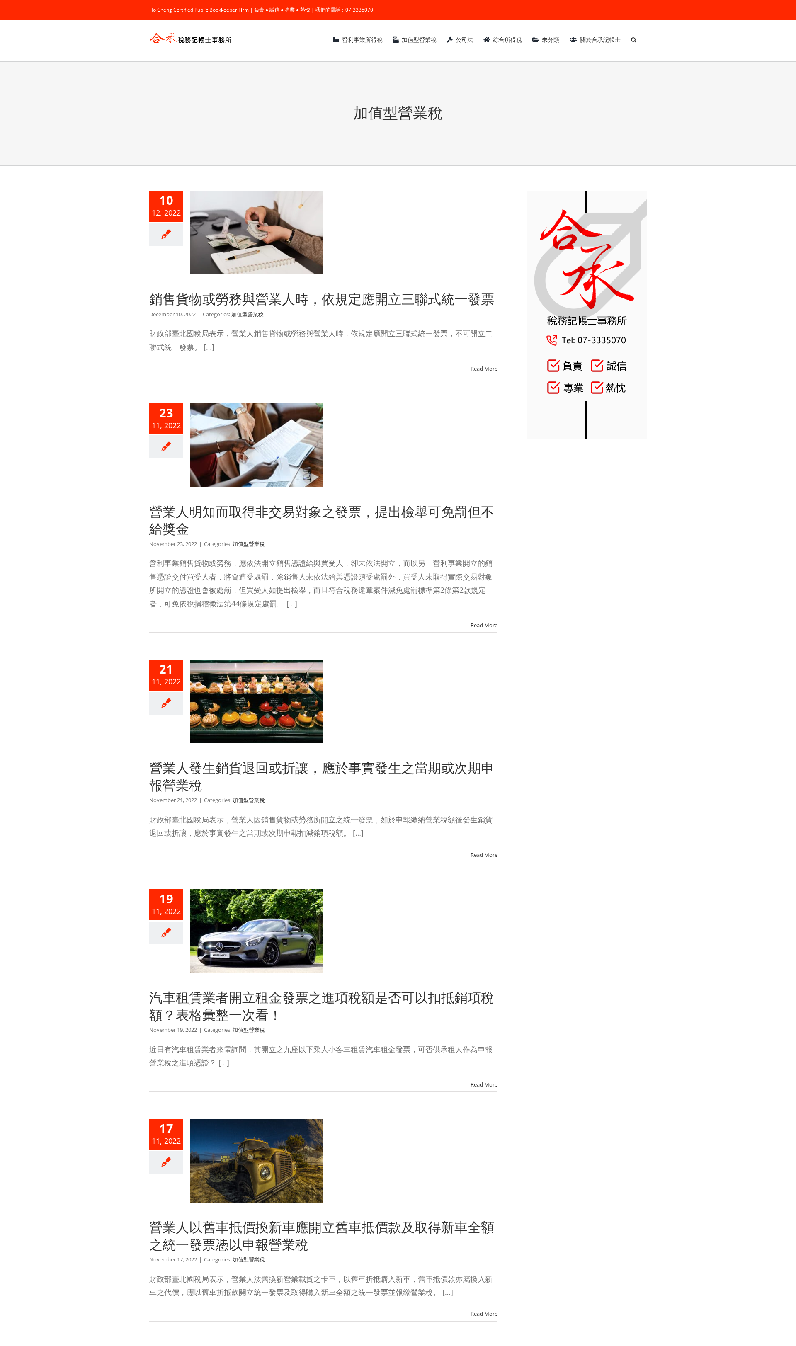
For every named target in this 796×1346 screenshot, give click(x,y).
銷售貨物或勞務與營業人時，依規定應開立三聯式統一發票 (321, 299)
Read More (484, 368)
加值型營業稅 (247, 314)
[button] (633, 39)
